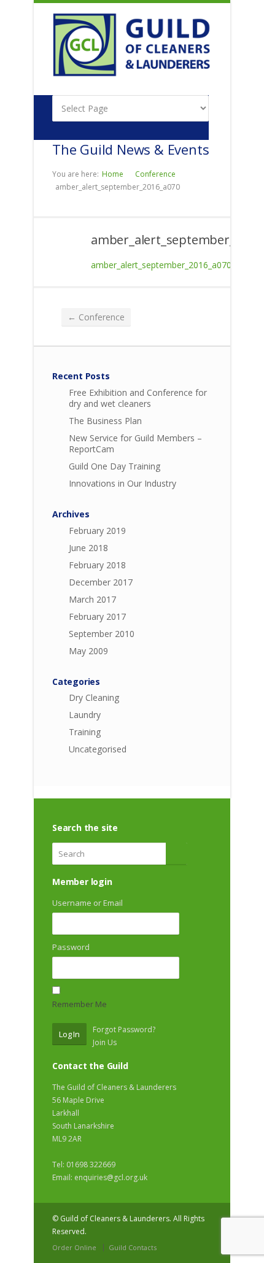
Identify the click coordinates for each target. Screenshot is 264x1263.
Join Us (105, 1042)
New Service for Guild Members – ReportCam (135, 443)
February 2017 (97, 616)
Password (71, 946)
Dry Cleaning (94, 697)
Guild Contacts (133, 1247)
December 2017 (101, 582)
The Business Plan (105, 421)
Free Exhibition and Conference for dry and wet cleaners (138, 398)
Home (112, 174)
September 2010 (101, 633)
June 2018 (88, 548)
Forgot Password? (124, 1029)
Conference (155, 174)
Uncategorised (97, 749)
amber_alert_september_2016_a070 (161, 265)
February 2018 (97, 565)
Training (85, 732)
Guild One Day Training (114, 466)
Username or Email (87, 902)
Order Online (74, 1247)
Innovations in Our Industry (122, 483)
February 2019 (97, 530)
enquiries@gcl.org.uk (110, 1177)
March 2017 (92, 599)
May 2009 (88, 651)
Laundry (85, 714)
